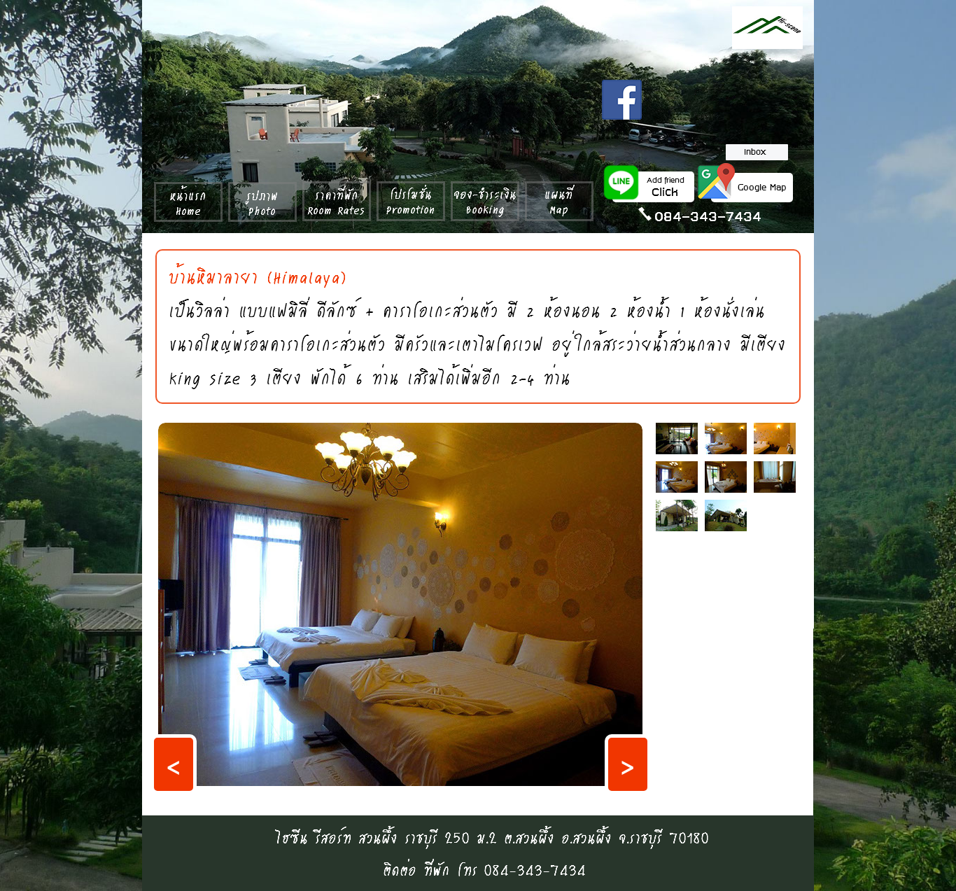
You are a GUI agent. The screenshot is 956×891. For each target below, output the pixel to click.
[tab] (677, 438)
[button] (173, 764)
